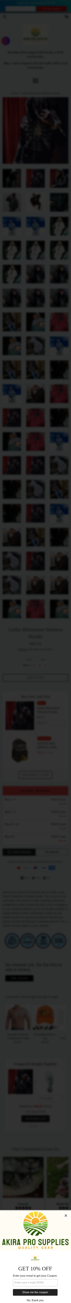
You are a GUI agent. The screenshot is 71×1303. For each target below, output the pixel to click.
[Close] (65, 1215)
